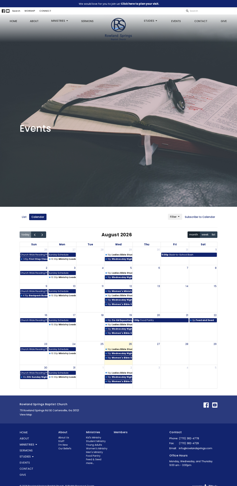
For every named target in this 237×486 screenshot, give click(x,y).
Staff (61, 441)
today (25, 234)
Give (224, 21)
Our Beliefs (64, 448)
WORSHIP (29, 11)
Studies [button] (25, 457)
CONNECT (45, 11)
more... (90, 463)
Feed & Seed (93, 459)
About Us (63, 437)
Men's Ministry (94, 452)
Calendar (37, 217)
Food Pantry (93, 456)
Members (121, 432)
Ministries (58, 21)
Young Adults (94, 445)
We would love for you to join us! (119, 4)
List (24, 217)
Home (13, 21)
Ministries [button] (27, 445)
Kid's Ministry (93, 437)
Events (176, 21)
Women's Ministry (96, 448)
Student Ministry (96, 441)
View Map (26, 414)
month (193, 234)
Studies (149, 21)
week (205, 234)
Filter (173, 217)
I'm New (63, 445)
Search (16, 11)
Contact (200, 21)
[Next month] (42, 234)
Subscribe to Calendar (200, 217)
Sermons (87, 21)
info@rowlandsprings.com (195, 448)
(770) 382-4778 (189, 438)
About (34, 21)
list (213, 234)
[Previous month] (35, 234)
